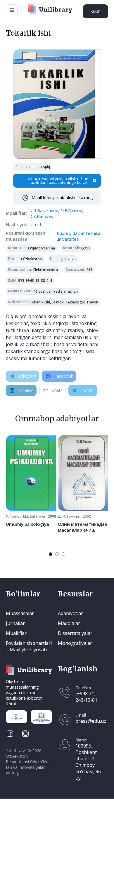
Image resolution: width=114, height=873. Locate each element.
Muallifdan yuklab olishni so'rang (62, 197)
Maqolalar (69, 623)
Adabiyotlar (70, 613)
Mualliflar (16, 633)
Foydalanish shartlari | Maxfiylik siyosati (29, 646)
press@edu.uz (90, 721)
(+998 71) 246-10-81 (86, 696)
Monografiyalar (75, 643)
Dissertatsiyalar (75, 633)
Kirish (95, 11)
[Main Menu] (11, 10)
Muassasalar (20, 613)
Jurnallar (15, 623)
